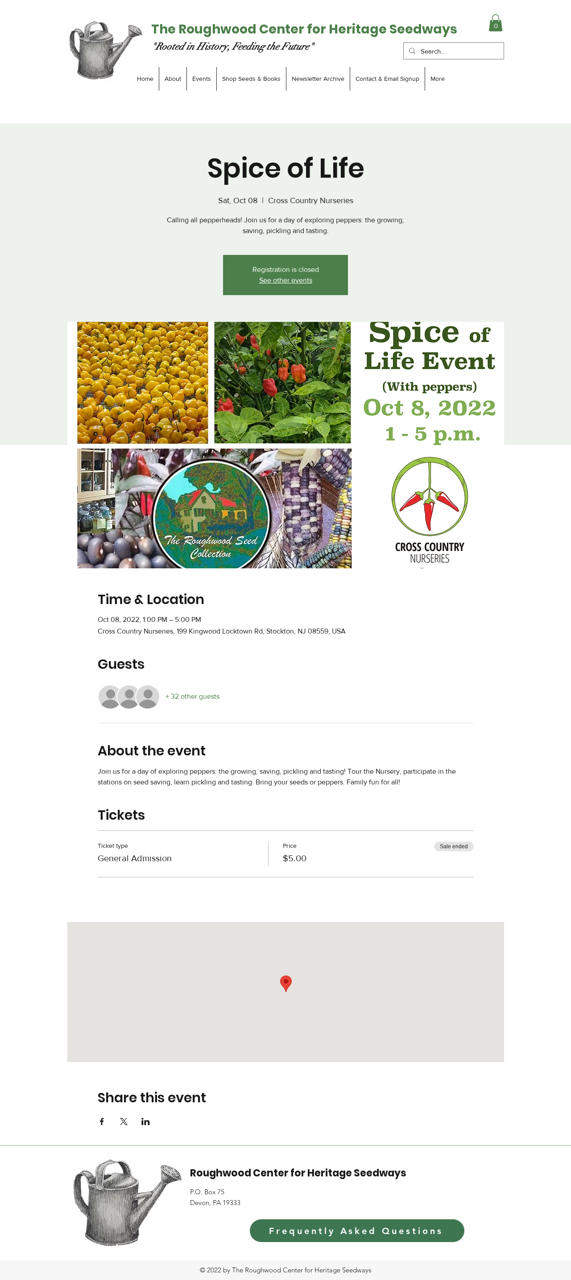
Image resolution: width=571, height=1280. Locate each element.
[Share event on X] (124, 1121)
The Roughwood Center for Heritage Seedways (304, 29)
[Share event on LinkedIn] (145, 1121)
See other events (285, 280)
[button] (495, 22)
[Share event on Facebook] (102, 1121)
